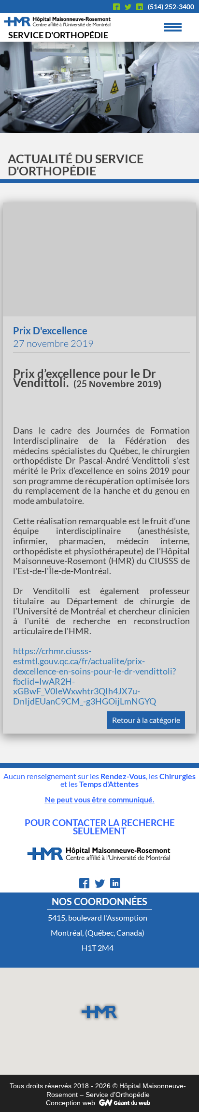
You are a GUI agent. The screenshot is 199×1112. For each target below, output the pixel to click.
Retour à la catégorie (146, 719)
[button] (99, 1012)
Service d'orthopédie (58, 35)
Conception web (70, 1103)
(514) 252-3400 (171, 6)
